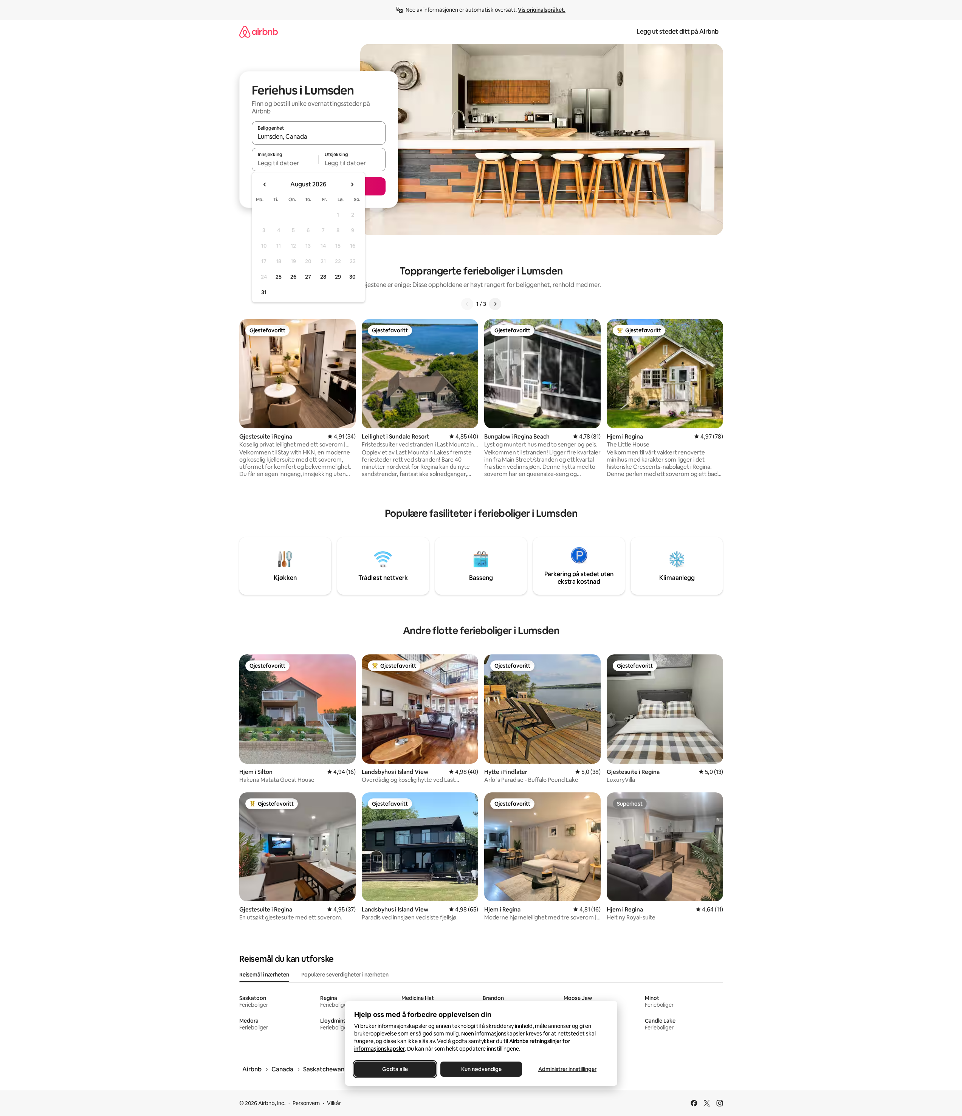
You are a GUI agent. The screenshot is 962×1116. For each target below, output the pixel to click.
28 (323, 276)
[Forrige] (467, 304)
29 (338, 276)
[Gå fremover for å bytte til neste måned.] (352, 184)
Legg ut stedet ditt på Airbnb (678, 32)
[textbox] (285, 162)
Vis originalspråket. (541, 9)
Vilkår (334, 1103)
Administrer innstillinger (567, 1069)
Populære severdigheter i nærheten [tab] (345, 974)
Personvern (306, 1103)
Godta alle (395, 1069)
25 (279, 276)
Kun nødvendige (481, 1069)
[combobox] (319, 136)
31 (263, 292)
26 (293, 276)
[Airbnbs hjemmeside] (258, 31)
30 (352, 276)
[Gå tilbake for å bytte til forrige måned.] (265, 184)
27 (308, 276)
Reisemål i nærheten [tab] (264, 974)
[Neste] (495, 304)
